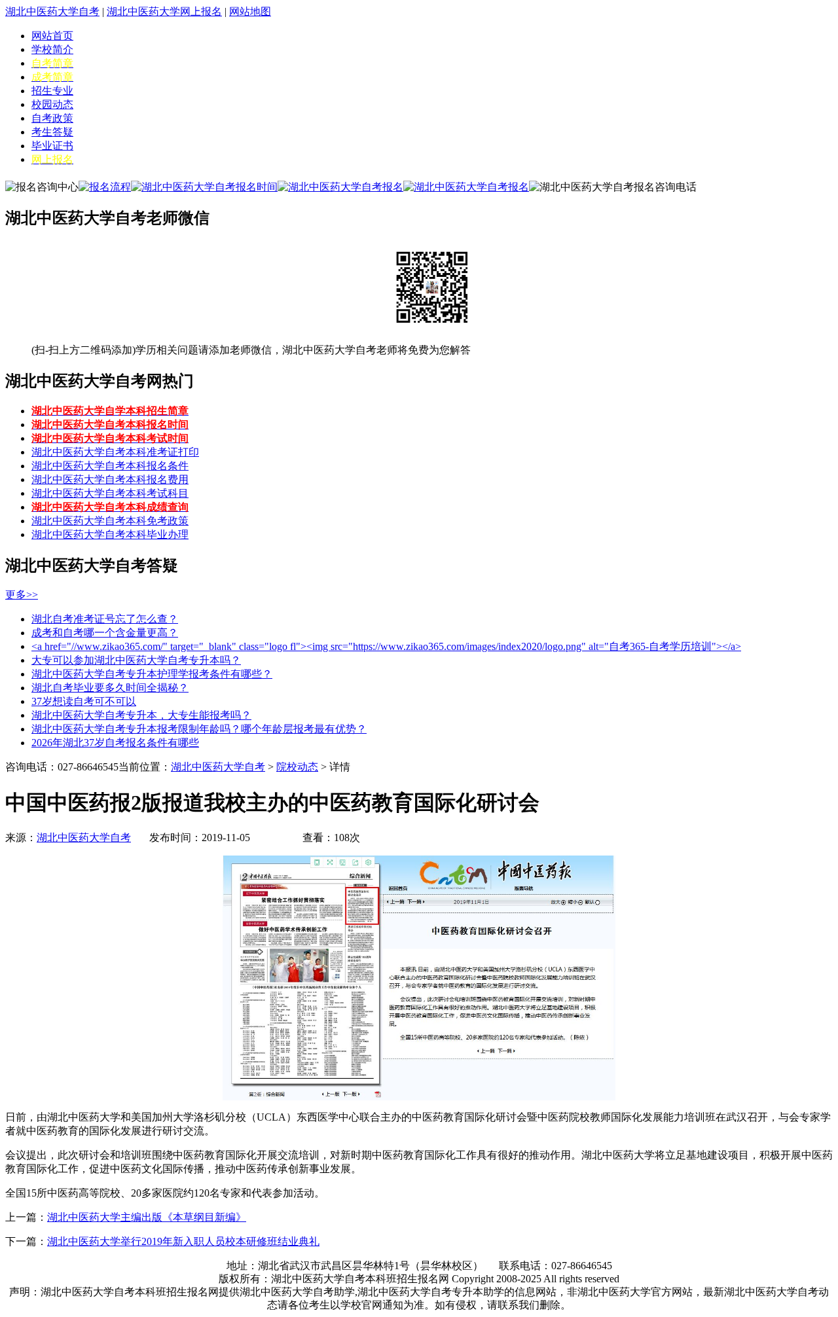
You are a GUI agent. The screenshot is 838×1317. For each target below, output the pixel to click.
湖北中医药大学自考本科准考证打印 (115, 452)
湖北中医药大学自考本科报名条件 (110, 465)
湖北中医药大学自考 (52, 11)
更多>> (21, 594)
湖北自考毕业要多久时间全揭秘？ (110, 687)
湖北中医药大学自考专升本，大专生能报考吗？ (141, 715)
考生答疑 (52, 131)
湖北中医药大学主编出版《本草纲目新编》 (146, 1217)
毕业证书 (52, 145)
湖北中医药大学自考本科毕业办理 (110, 534)
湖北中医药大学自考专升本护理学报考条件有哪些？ (151, 673)
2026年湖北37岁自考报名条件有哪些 (115, 742)
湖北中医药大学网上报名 (164, 11)
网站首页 (52, 35)
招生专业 (52, 90)
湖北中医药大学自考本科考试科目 (110, 493)
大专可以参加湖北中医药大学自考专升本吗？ (136, 660)
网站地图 (250, 11)
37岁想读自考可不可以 (83, 701)
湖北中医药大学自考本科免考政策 (110, 520)
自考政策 (52, 118)
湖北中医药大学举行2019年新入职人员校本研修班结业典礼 (183, 1241)
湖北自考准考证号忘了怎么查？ (104, 618)
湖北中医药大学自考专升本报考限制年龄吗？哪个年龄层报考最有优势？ (199, 728)
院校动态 (297, 766)
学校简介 (52, 49)
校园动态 (52, 104)
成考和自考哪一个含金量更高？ (104, 632)
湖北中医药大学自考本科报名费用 (110, 479)
